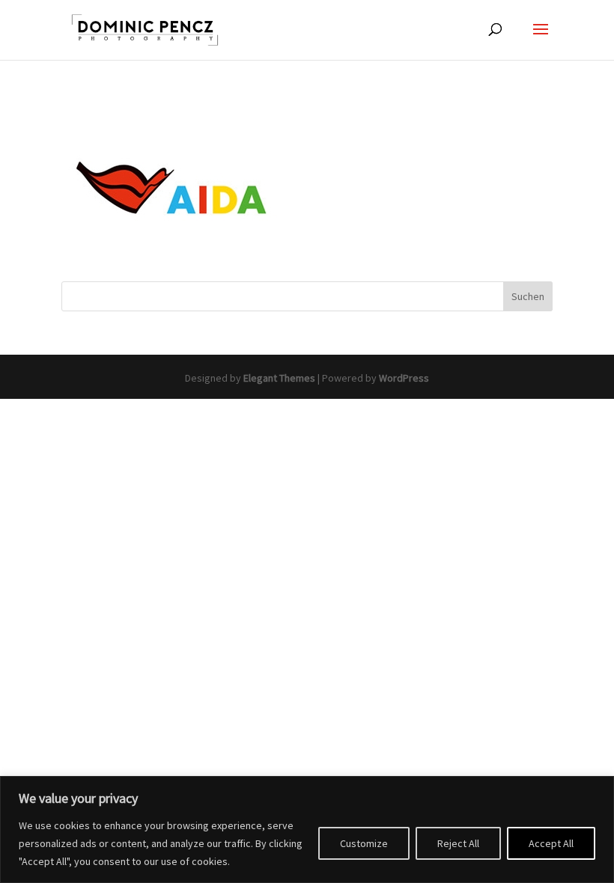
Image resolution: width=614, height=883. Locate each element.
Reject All (458, 843)
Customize (364, 843)
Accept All (551, 843)
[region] (307, 829)
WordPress (404, 378)
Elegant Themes (279, 378)
